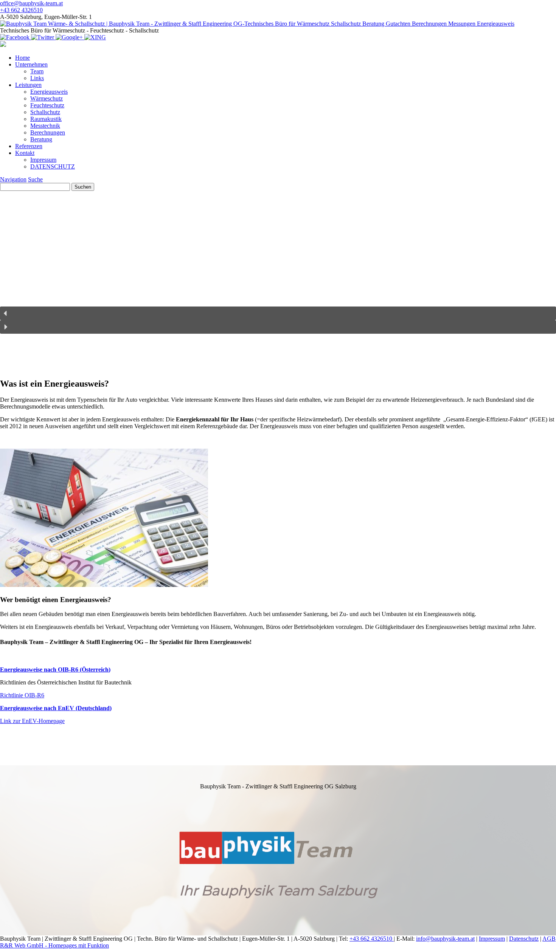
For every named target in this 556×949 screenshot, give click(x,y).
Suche (35, 179)
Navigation (13, 179)
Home (22, 57)
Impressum (43, 159)
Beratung (41, 139)
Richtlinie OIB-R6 (22, 695)
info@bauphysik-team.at (445, 938)
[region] (278, 352)
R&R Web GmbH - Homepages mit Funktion (54, 945)
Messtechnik (45, 125)
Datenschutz (524, 938)
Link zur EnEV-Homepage (32, 721)
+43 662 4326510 (371, 938)
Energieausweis (49, 91)
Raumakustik (46, 119)
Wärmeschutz (46, 98)
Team (36, 71)
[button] (278, 313)
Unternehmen (31, 64)
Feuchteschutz (47, 105)
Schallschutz (45, 112)
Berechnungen (47, 132)
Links (37, 78)
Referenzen (28, 146)
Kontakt (24, 153)
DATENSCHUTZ (52, 166)
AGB (549, 938)
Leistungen (28, 85)
